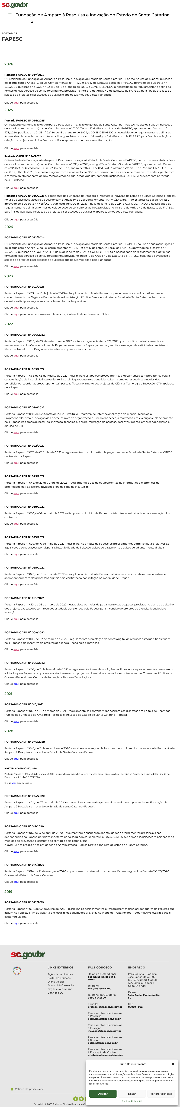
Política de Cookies (132, 1101)
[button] (173, 1064)
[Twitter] (81, 1098)
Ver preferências (161, 1093)
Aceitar (103, 1093)
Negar (132, 1093)
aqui (16, 102)
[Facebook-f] (75, 1098)
